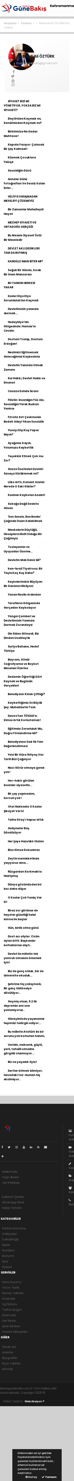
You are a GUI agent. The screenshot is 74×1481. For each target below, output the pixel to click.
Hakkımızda (10, 1172)
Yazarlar (26, 23)
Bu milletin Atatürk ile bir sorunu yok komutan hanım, (24, 1034)
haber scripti (27, 1397)
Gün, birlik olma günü (23, 928)
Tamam (50, 1477)
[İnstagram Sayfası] (18, 1147)
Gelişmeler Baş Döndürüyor (16, 830)
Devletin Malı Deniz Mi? (24, 560)
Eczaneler (8, 1299)
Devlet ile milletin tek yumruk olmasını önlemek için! (23, 958)
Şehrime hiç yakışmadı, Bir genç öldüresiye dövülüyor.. (23, 988)
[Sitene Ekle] (4, 1156)
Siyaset (7, 1267)
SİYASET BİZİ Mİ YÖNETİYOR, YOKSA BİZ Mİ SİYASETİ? (22, 105)
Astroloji (7, 1369)
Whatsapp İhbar (13, 1202)
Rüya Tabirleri (11, 1363)
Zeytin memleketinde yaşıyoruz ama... (21, 861)
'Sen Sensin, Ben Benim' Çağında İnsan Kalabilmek (23, 519)
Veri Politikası (11, 1183)
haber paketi (9, 1397)
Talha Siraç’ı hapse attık (26, 820)
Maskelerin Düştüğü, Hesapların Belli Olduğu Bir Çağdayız (23, 534)
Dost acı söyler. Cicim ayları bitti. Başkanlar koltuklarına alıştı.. (22, 941)
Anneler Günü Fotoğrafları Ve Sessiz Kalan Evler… (24, 183)
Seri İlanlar (9, 1321)
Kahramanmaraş (14, 1228)
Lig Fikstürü (9, 1304)
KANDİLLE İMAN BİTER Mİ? (25, 261)
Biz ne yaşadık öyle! (22, 1062)
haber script (64, 1397)
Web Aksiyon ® (34, 1401)
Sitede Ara (9, 1347)
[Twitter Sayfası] (11, 1147)
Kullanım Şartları (13, 1197)
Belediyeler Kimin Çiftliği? (26, 694)
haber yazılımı (55, 1393)
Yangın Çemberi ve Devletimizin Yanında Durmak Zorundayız (19, 620)
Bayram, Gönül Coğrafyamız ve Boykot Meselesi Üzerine (21, 664)
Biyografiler (9, 1358)
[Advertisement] (37, 1443)
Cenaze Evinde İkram (23, 391)
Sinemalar (9, 1315)
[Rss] (40, 1147)
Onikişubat (9, 1234)
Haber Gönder (12, 1208)
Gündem (8, 1250)
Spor (5, 1261)
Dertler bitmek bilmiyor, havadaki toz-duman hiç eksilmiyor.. (23, 1075)
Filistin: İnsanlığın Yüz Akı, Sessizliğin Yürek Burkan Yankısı (24, 404)
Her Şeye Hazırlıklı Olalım (26, 841)
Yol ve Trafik (10, 1288)
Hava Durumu (11, 1282)
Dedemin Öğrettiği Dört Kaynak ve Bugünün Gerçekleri (23, 681)
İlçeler (6, 1245)
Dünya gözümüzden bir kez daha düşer (23, 887)
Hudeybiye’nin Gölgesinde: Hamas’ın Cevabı (20, 326)
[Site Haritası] (47, 1147)
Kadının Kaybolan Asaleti (26, 495)
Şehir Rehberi (11, 1326)
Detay (32, 1477)
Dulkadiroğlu (10, 1239)
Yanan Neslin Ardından (24, 595)
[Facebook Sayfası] (3, 1147)
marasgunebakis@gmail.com (37, 63)
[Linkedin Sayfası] (33, 1147)
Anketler (7, 1352)
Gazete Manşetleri (15, 1332)
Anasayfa (10, 23)
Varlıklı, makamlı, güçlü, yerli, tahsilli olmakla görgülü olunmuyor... (23, 1049)
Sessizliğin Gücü (19, 171)
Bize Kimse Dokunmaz (24, 850)
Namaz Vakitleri (12, 1293)
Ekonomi (8, 1256)
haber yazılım (46, 1397)
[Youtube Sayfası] (25, 1147)
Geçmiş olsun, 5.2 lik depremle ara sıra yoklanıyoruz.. (20, 1006)
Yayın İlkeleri (10, 1177)
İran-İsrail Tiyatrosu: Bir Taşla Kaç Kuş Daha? (23, 571)
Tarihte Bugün (12, 1310)
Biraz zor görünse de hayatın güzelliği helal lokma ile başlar (21, 915)
